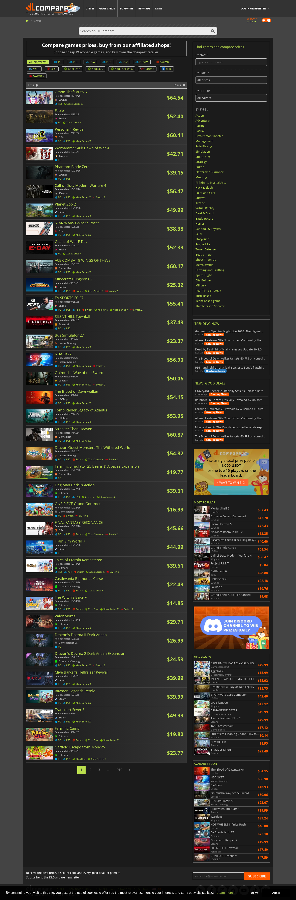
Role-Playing (204, 146)
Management (204, 141)
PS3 (108, 62)
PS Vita (143, 62)
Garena (149, 69)
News (158, 8)
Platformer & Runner (210, 172)
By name (202, 55)
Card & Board (205, 213)
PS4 (92, 62)
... (108, 770)
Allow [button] (276, 892)
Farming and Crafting (210, 270)
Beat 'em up (204, 254)
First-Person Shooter (209, 136)
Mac (169, 69)
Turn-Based (203, 296)
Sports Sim (203, 156)
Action (200, 115)
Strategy (201, 162)
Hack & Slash (204, 187)
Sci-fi (199, 234)
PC (60, 62)
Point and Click (205, 192)
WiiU (36, 69)
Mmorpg (201, 177)
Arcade (200, 203)
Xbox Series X (124, 69)
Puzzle (200, 167)
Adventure (203, 120)
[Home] (27, 20)
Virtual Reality (205, 208)
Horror (200, 223)
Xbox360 (97, 69)
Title (31, 85)
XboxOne (74, 69)
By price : (202, 73)
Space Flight (204, 275)
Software (126, 8)
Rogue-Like (203, 244)
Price (178, 85)
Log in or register (253, 8)
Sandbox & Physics (208, 228)
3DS (53, 69)
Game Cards (107, 8)
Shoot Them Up (206, 259)
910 (119, 770)
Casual (200, 131)
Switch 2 (39, 76)
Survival (201, 198)
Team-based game (208, 301)
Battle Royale (204, 218)
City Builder (203, 280)
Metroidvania (204, 265)
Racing (200, 126)
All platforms (38, 62)
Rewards (144, 8)
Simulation (203, 151)
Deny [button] (254, 892)
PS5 (75, 62)
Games (90, 8)
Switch (164, 62)
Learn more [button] (225, 892)
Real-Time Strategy (208, 290)
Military (201, 285)
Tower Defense (206, 249)
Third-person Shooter (210, 306)
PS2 (125, 62)
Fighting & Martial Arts (211, 182)
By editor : (203, 91)
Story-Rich (202, 239)
